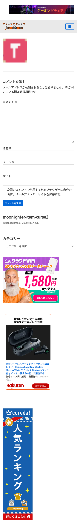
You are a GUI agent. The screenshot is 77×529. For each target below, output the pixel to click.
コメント (10, 101)
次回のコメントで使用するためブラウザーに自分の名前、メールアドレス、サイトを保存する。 (39, 192)
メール (9, 162)
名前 (7, 148)
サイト (7, 175)
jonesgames (13, 222)
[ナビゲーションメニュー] (69, 26)
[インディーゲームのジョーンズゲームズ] (14, 26)
